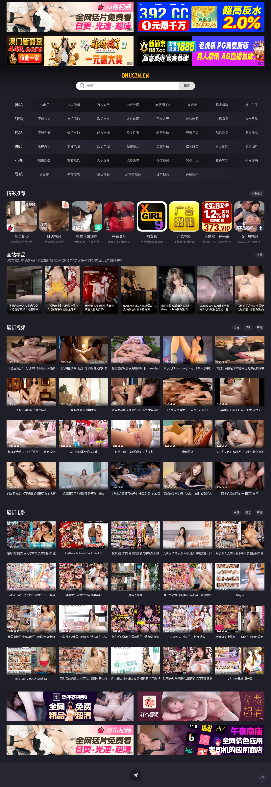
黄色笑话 (222, 160)
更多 (259, 327)
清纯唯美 (192, 146)
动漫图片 (133, 146)
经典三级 (192, 133)
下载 (259, 255)
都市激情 (44, 160)
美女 (236, 327)
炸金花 (192, 105)
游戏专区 (133, 105)
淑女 (248, 512)
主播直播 (222, 119)
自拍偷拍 (73, 119)
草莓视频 (103, 174)
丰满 (236, 512)
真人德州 (73, 105)
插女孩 (44, 174)
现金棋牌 (222, 105)
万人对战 (103, 105)
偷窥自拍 (44, 146)
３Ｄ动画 (133, 119)
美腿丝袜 (162, 146)
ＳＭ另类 (251, 119)
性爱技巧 (251, 160)
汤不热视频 (133, 174)
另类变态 (251, 133)
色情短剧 (192, 174)
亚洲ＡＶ (44, 119)
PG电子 (44, 105)
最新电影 (16, 512)
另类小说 (192, 160)
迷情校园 (162, 160)
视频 (19, 118)
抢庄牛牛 (251, 105)
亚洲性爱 (44, 133)
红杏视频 (162, 174)
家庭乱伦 (73, 160)
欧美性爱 (133, 133)
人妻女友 (103, 160)
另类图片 (251, 146)
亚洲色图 (73, 146)
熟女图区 (222, 146)
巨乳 (248, 327)
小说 (19, 160)
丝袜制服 (192, 119)
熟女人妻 (162, 119)
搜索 (187, 86)
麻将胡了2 (162, 105)
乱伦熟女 (222, 133)
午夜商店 (73, 174)
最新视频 (16, 327)
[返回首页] (262, 778)
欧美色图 (103, 146)
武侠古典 (133, 160)
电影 (19, 132)
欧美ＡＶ (103, 119)
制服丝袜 (162, 133)
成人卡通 (103, 133)
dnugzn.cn (135, 76)
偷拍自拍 (73, 133)
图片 (19, 146)
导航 (19, 174)
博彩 (19, 104)
